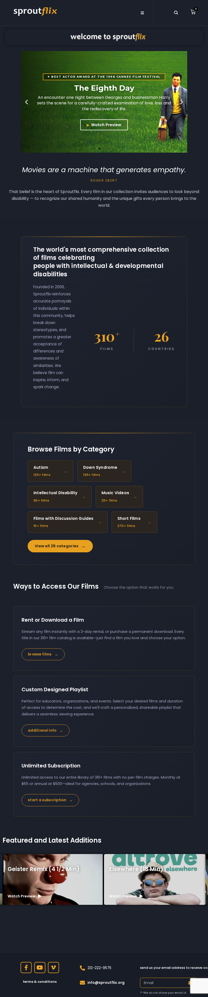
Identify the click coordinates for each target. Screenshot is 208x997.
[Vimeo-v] (53, 967)
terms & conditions (40, 981)
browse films (43, 654)
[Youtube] (39, 967)
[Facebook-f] (26, 967)
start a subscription (50, 800)
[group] (53, 879)
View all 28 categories (60, 546)
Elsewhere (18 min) (136, 869)
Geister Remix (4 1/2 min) (44, 869)
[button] (26, 102)
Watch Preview (106, 124)
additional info (45, 730)
